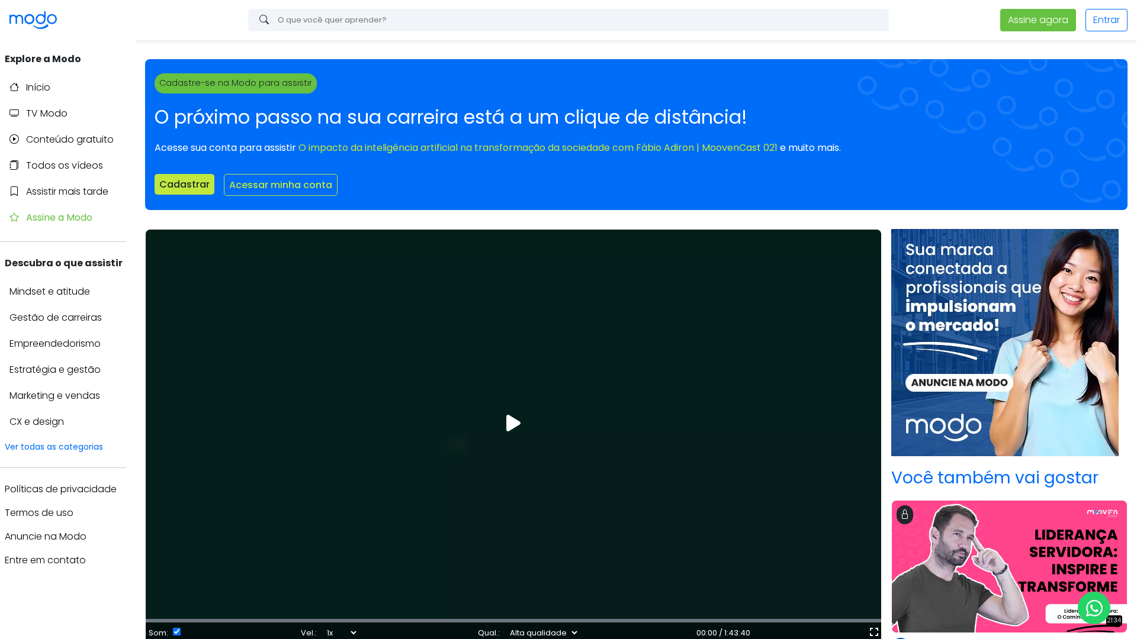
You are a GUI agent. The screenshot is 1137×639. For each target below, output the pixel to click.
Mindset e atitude (49, 291)
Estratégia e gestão (55, 369)
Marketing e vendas (54, 395)
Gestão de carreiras (55, 317)
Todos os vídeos (63, 165)
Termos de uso (39, 512)
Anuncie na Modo (45, 536)
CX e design (36, 421)
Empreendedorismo (55, 343)
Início (37, 87)
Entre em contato (45, 560)
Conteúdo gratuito (69, 139)
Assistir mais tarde (66, 191)
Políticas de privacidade (61, 489)
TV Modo (46, 113)
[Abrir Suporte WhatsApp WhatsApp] (1094, 608)
